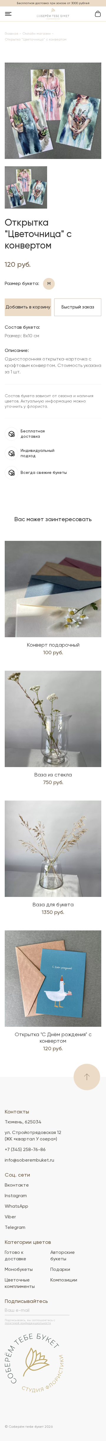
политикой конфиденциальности (28, 1323)
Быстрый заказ (78, 307)
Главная (11, 34)
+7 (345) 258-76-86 (25, 1150)
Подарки (60, 1269)
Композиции (63, 1280)
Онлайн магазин (36, 34)
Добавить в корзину (28, 307)
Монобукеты (19, 1269)
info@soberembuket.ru (29, 1160)
